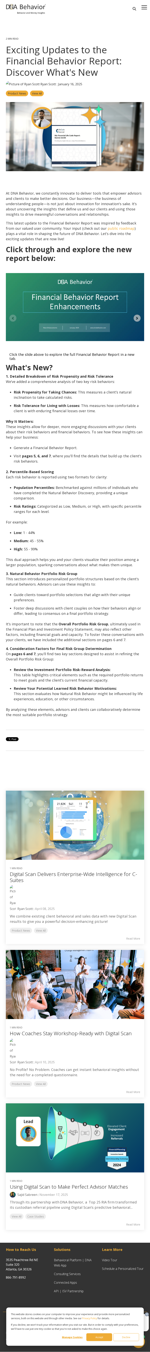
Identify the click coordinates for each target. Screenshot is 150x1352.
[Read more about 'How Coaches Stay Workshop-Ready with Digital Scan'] (75, 984)
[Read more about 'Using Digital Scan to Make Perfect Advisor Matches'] (75, 1137)
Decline (126, 1337)
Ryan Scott (48, 84)
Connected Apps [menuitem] (65, 1282)
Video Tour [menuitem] (109, 1260)
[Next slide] (137, 318)
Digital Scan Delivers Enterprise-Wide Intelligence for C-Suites (73, 877)
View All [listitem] (41, 930)
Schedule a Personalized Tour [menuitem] (123, 1269)
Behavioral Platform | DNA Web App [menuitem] (73, 1262)
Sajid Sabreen (27, 1195)
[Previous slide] (12, 318)
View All (37, 93)
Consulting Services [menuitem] (67, 1274)
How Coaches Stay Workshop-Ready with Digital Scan (71, 1033)
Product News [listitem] (21, 930)
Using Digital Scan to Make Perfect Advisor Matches (69, 1186)
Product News (17, 93)
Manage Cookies (72, 1337)
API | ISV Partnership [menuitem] (69, 1291)
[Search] (134, 8)
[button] (144, 7)
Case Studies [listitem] (35, 1216)
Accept (99, 1337)
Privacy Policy (89, 1318)
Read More (133, 938)
